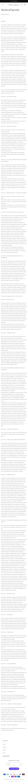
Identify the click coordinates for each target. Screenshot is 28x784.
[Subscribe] (20, 764)
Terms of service (17, 781)
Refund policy (22, 779)
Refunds (4, 750)
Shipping (4, 747)
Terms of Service (6, 755)
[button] (2, 4)
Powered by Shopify (15, 779)
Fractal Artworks (9, 779)
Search (4, 744)
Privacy (4, 752)
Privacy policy (11, 781)
